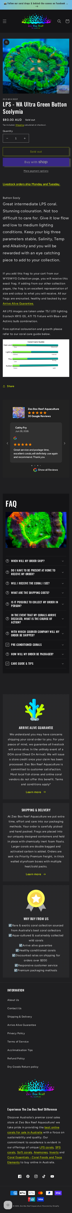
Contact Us (14, 1008)
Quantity (8, 131)
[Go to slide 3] (36, 465)
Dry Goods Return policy (23, 1066)
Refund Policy (16, 1058)
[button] (5, 21)
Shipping (20, 125)
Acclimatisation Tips (20, 1050)
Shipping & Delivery (19, 1016)
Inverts (54, 1152)
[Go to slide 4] (39, 465)
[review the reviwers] (15, 438)
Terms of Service (18, 1041)
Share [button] (10, 386)
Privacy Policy (16, 1033)
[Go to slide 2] (33, 465)
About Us (13, 1000)
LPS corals (47, 1147)
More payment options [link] (36, 171)
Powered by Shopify (50, 1206)
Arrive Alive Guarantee (21, 1025)
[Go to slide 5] (41, 465)
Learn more (33, 792)
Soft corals (24, 1152)
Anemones (41, 1152)
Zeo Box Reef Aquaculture (31, 1206)
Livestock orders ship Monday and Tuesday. (31, 184)
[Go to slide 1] (30, 465)
